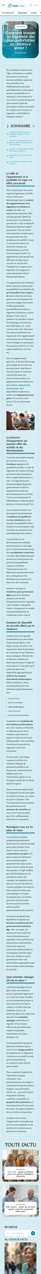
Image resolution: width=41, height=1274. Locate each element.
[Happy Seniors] (16, 5)
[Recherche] (31, 5)
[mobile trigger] (4, 5)
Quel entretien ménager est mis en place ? (20, 162)
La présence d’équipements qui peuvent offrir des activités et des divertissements (21, 142)
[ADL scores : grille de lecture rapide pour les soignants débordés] (20, 1201)
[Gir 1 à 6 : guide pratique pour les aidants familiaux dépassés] (20, 1166)
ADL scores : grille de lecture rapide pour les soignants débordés (20, 1209)
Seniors (21, 27)
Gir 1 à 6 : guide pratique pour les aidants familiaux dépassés (20, 1174)
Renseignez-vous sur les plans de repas (20, 156)
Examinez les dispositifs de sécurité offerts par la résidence (21, 150)
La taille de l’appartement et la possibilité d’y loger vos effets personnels (20, 134)
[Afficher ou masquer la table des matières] (32, 126)
